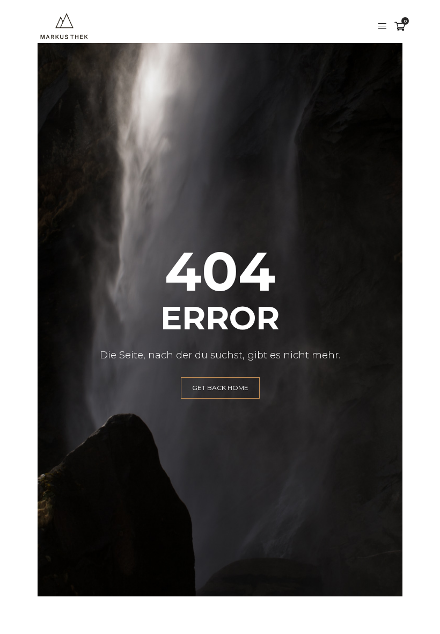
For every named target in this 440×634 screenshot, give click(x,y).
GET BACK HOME (220, 388)
